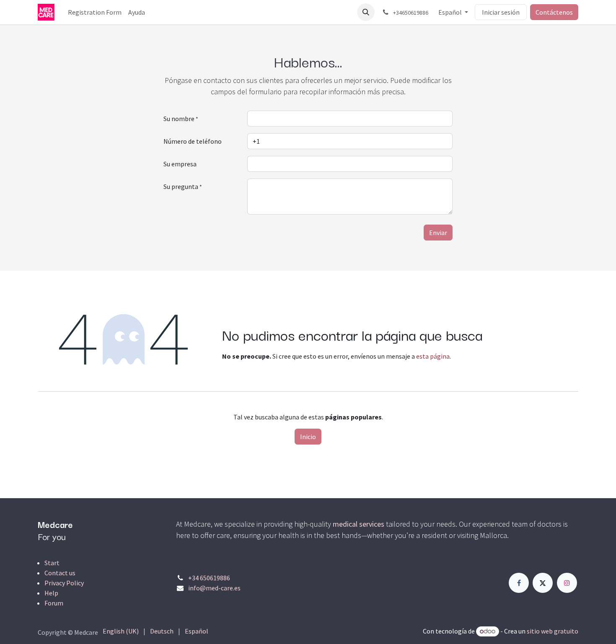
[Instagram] (567, 583)
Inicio (308, 436)
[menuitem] (95, 12)
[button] (366, 12)
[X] (543, 583)
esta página (433, 356)
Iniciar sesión (501, 12)
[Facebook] (519, 583)
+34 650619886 (209, 578)
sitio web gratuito (552, 631)
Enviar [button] (438, 232)
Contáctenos (554, 12)
